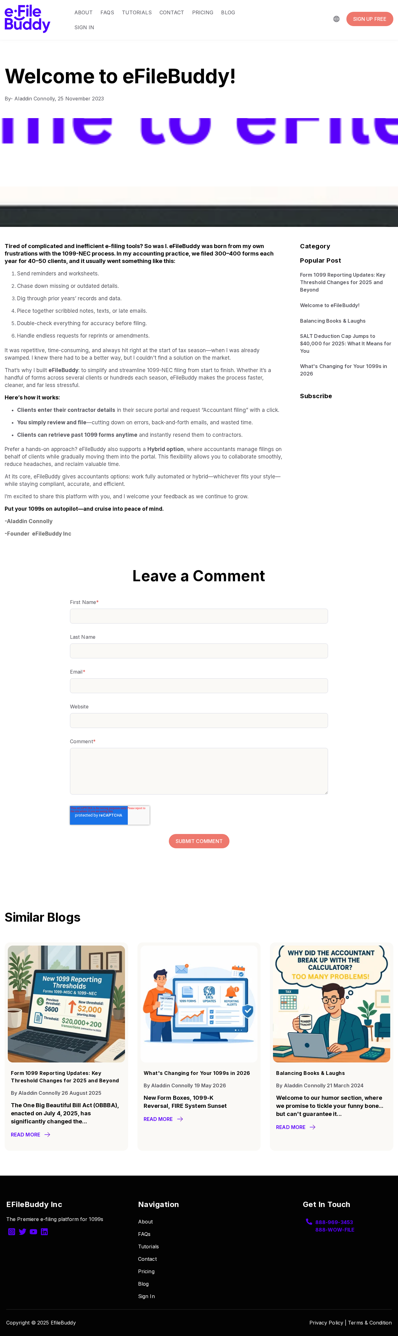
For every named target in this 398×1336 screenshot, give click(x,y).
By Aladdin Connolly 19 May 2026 (185, 1085)
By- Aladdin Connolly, (31, 98)
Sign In (84, 27)
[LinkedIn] (44, 1232)
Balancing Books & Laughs (333, 321)
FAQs (107, 12)
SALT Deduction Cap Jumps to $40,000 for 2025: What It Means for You (346, 343)
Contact (172, 12)
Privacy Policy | (328, 1323)
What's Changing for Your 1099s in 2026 (343, 370)
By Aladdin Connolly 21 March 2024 (319, 1085)
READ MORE (25, 1134)
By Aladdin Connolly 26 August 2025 (56, 1093)
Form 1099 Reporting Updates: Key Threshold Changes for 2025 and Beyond (342, 282)
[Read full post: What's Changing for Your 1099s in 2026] (199, 1060)
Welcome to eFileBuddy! (329, 305)
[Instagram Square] (12, 1232)
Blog (228, 12)
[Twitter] (22, 1232)
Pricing (203, 12)
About (83, 12)
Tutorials (137, 12)
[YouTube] (33, 1232)
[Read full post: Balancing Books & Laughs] (331, 1060)
